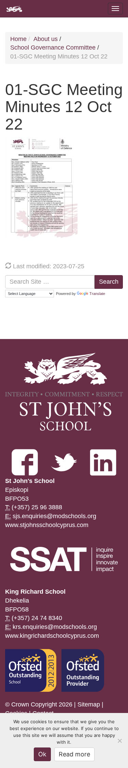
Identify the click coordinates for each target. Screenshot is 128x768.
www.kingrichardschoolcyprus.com (52, 635)
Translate (97, 294)
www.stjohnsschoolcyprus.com (46, 525)
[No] (119, 740)
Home (18, 39)
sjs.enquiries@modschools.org (54, 516)
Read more (74, 754)
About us (45, 39)
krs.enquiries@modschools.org (55, 626)
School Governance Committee (53, 47)
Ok (42, 754)
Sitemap (88, 704)
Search (108, 281)
